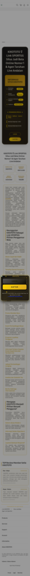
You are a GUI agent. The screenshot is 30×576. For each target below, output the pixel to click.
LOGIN (15, 281)
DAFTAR (14, 287)
